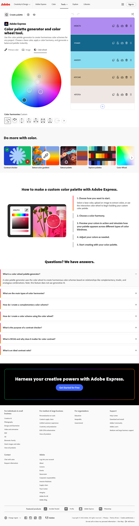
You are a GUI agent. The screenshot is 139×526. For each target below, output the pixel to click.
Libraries (87, 4)
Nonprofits (78, 419)
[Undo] (73, 14)
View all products (10, 448)
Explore (75, 4)
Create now (17, 156)
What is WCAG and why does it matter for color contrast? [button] (29, 339)
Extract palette (66, 167)
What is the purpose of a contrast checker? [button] (22, 327)
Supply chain (44, 485)
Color (54, 4)
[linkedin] (40, 517)
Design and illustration (11, 426)
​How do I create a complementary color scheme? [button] (25, 304)
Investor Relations (45, 481)
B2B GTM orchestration (47, 430)
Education (78, 416)
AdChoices (131, 521)
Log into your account (47, 459)
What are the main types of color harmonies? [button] (24, 293)
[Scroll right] (64, 120)
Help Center (114, 416)
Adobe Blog (43, 500)
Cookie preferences (127, 518)
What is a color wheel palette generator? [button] (21, 274)
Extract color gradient (40, 167)
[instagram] (30, 517)
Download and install (117, 419)
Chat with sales (9, 459)
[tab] (11, 50)
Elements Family (10, 440)
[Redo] (78, 14)
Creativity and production (48, 427)
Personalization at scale (47, 416)
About (41, 463)
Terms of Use (114, 518)
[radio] (7, 120)
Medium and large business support (122, 430)
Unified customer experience (49, 423)
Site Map (121, 521)
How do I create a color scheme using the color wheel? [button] (28, 316)
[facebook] (25, 517)
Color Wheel (122, 167)
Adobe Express (40, 4)
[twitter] (35, 517)
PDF (5, 433)
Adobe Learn (114, 427)
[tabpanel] (36, 89)
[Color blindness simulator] (34, 15)
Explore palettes (95, 167)
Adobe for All (44, 496)
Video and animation (11, 429)
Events (42, 470)
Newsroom (43, 474)
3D (5, 437)
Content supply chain (46, 419)
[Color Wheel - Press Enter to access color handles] (36, 82)
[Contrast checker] (28, 15)
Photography (8, 422)
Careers (42, 467)
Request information (11, 463)
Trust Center (44, 489)
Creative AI (8, 418)
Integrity (42, 492)
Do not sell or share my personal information (101, 521)
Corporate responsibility (48, 478)
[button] (123, 4)
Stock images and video (12, 444)
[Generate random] (132, 14)
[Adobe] (5, 4)
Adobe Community (116, 423)
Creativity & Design (21, 4)
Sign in (131, 4)
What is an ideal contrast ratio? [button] (17, 350)
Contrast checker (10, 167)
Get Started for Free (69, 387)
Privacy (105, 518)
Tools (63, 4)
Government (79, 423)
